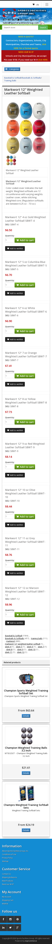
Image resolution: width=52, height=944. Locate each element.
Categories (14, 69)
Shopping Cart (7, 900)
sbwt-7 (41, 646)
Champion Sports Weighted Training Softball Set (26, 692)
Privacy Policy (7, 858)
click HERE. (43, 59)
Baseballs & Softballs (31, 77)
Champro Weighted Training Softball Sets (26, 806)
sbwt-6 (30, 646)
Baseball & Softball (12, 77)
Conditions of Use (9, 854)
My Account (6, 897)
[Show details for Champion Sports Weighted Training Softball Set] (27, 678)
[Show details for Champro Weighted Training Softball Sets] (27, 793)
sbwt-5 (19, 646)
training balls (36, 638)
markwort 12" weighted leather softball (22, 644)
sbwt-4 (8, 646)
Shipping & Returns (9, 877)
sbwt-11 (8, 652)
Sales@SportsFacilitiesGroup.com (21, 22)
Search (43, 27)
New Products (7, 881)
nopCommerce (31, 941)
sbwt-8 (9, 649)
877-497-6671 (10, 19)
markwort (10, 641)
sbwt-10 (31, 649)
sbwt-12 (20, 652)
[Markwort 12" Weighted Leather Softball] (11, 160)
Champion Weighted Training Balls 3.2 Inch (26, 749)
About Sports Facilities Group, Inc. (15, 851)
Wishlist (5, 904)
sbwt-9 (20, 649)
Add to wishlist (16, 248)
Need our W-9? (8, 884)
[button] (36, 4)
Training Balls (10, 80)
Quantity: (10, 235)
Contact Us (6, 874)
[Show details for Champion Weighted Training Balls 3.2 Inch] (27, 736)
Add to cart (26, 240)
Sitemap (5, 861)
